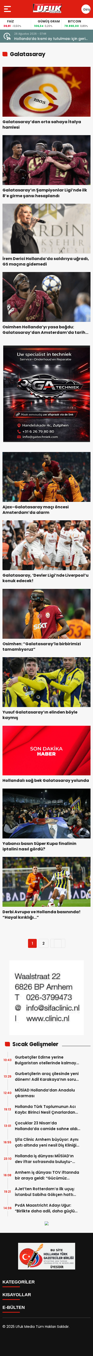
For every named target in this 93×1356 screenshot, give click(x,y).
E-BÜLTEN (13, 1307)
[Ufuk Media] (47, 9)
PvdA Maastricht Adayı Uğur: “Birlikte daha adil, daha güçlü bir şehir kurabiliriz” (45, 1208)
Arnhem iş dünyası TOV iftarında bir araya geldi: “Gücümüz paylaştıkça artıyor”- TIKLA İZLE (47, 1175)
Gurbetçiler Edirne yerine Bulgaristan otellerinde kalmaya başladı (47, 1060)
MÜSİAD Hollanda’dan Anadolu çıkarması (45, 1092)
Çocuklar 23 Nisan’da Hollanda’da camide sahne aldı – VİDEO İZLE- (46, 1126)
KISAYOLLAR (16, 1294)
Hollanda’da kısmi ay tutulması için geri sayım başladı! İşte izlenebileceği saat (49, 38)
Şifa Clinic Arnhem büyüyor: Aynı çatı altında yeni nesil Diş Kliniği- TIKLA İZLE (46, 1142)
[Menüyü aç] (8, 9)
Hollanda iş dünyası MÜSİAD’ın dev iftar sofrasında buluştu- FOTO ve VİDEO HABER (44, 1159)
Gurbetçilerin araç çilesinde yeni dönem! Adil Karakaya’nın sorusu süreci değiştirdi (48, 1076)
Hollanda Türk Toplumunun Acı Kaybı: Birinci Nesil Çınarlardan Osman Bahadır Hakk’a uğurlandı (48, 1109)
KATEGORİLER (18, 1281)
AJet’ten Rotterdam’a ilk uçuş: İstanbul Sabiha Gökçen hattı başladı (45, 1191)
